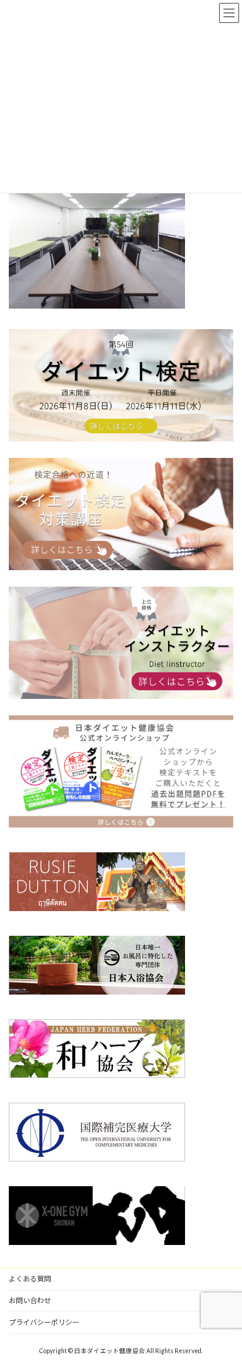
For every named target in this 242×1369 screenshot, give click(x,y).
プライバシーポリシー (44, 1322)
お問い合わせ (30, 1300)
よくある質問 (30, 1278)
